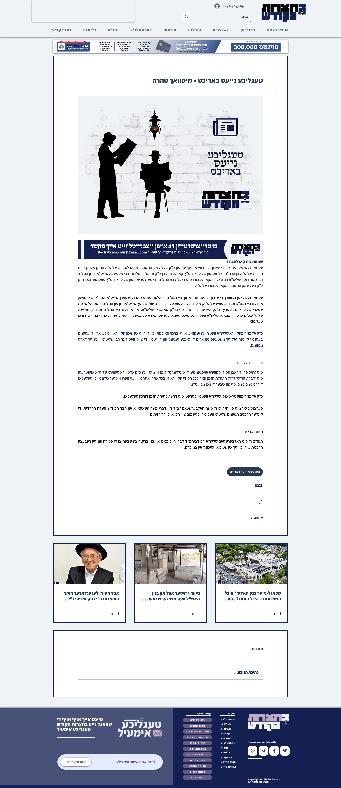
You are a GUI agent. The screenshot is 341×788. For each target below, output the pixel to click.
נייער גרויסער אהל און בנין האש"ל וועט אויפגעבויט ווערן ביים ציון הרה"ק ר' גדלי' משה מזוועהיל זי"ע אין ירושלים (173, 596)
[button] (229, 762)
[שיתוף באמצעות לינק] (260, 502)
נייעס (258, 485)
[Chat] (252, 751)
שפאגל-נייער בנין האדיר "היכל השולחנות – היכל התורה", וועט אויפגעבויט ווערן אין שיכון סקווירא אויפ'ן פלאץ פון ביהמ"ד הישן (251, 596)
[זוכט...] (186, 17)
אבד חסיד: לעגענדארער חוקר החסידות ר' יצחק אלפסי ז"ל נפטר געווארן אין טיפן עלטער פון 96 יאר (89, 596)
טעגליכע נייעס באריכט (245, 472)
